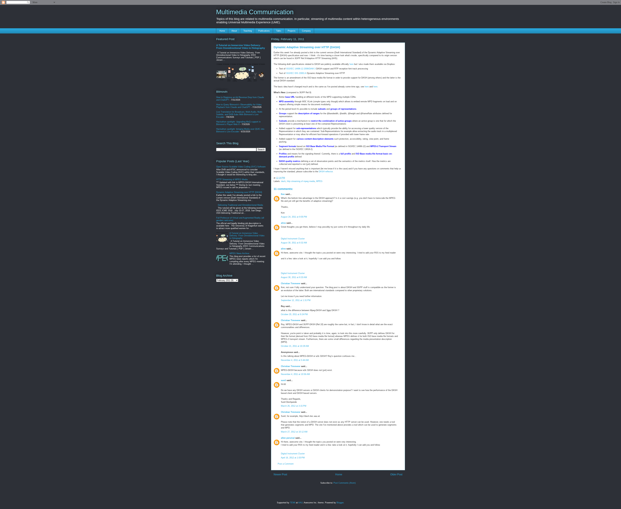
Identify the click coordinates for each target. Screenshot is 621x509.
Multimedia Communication (255, 12)
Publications (264, 31)
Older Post (396, 474)
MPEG (319, 181)
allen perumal (288, 438)
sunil (283, 380)
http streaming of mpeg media (301, 181)
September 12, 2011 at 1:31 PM (295, 300)
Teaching (247, 31)
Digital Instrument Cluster (293, 238)
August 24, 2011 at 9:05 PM (294, 217)
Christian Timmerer (290, 283)
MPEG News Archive (239, 253)
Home (222, 31)
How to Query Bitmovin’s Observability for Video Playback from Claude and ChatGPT (238, 105)
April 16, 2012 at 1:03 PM (293, 457)
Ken (283, 194)
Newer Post (280, 474)
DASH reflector (326, 171)
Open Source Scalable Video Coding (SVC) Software (241, 166)
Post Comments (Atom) (344, 483)
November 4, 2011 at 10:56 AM (295, 374)
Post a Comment (286, 464)
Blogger (340, 502)
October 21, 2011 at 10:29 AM (295, 346)
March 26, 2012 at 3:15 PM (293, 406)
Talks (278, 31)
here (351, 64)
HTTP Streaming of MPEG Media (232, 179)
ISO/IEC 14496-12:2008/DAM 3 (301, 68)
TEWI (292, 502)
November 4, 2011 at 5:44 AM (295, 360)
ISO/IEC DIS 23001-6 (296, 73)
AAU (300, 502)
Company (306, 31)
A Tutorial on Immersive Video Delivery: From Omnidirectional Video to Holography (240, 46)
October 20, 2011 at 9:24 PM (294, 314)
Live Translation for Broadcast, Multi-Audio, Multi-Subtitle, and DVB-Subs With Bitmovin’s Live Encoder (239, 114)
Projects (291, 31)
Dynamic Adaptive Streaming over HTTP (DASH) (239, 192)
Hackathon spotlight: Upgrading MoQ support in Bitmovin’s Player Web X (238, 123)
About (234, 31)
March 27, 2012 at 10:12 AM (294, 432)
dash (283, 181)
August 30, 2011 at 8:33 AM (294, 277)
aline (283, 223)
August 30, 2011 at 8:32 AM (294, 242)
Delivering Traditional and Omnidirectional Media (240, 205)
